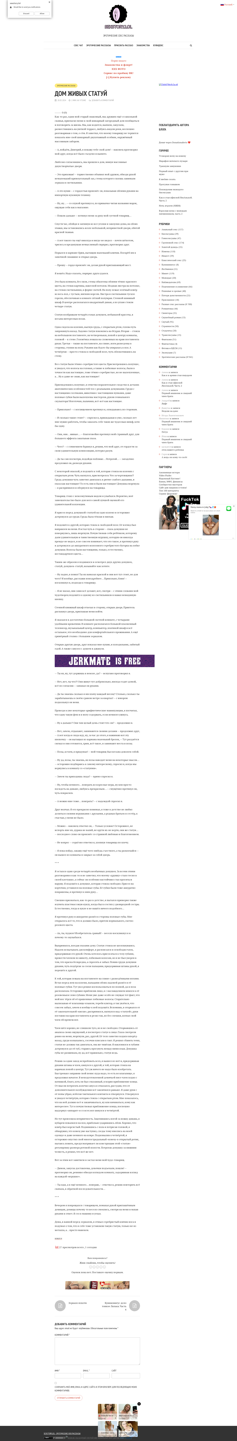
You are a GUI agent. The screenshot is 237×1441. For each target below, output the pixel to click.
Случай (165, 321)
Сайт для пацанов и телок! (173, 487)
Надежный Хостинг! (169, 478)
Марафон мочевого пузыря (173, 160)
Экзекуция (167, 352)
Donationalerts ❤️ (181, 142)
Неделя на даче (170, 411)
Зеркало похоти (77, 1303)
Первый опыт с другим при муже (173, 173)
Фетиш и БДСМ (169, 348)
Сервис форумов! (168, 493)
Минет (165, 273)
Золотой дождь (170, 247)
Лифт (164, 403)
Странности (168, 326)
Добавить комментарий (103, 100)
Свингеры (167, 313)
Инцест (165, 255)
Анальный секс (169, 229)
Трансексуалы (169, 335)
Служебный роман (171, 317)
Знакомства (143, 45)
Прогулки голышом (169, 184)
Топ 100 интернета (169, 490)
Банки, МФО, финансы (171, 481)
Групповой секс (170, 242)
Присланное (168, 299)
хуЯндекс (158, 45)
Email (86, 1370)
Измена (165, 251)
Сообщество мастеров (170, 484)
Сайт (114, 1370)
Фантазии (167, 339)
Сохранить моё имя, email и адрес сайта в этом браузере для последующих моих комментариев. (96, 1388)
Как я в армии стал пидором (177, 375)
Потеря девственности (174, 295)
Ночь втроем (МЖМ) (169, 205)
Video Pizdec (165, 475)
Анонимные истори (169, 472)
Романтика (167, 308)
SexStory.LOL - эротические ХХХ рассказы (62, 1433)
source (58, 1238)
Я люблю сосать (167, 179)
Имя (57, 1370)
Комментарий (62, 1334)
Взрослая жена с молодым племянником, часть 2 (173, 212)
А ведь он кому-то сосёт (174, 457)
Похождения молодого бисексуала (171, 191)
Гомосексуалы (169, 238)
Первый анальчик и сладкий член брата (177, 395)
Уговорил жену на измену (172, 155)
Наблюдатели (169, 282)
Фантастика (168, 343)
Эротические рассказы (98, 45)
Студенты (167, 330)
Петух (165, 431)
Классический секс (171, 260)
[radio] (90, 1267)
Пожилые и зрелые (171, 291)
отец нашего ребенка (173, 449)
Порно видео (118, 60)
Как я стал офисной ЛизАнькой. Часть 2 (175, 199)
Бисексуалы (168, 233)
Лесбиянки (167, 269)
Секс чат (78, 45)
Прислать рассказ (123, 45)
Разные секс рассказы (173, 304)
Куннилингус (168, 264)
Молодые (166, 277)
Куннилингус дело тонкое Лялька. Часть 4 (114, 1306)
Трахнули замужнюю (170, 166)
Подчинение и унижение (175, 286)
